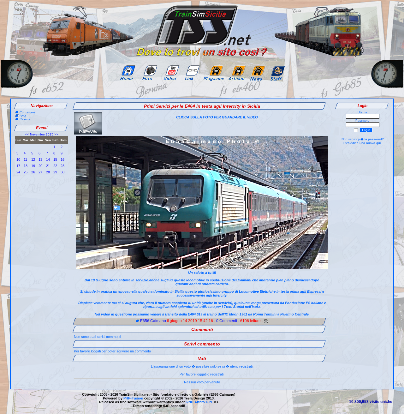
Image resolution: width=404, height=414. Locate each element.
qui (378, 143)
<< (27, 134)
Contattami (27, 112)
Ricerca (25, 119)
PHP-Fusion (133, 398)
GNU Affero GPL (199, 402)
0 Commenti (226, 321)
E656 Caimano (153, 321)
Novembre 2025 (41, 134)
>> (56, 134)
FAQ (23, 115)
